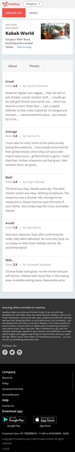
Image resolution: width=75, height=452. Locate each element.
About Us (7, 377)
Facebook (5, 352)
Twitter (12, 352)
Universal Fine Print (12, 389)
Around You (14, 13)
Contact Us (8, 405)
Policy (5, 383)
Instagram (19, 352)
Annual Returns (10, 394)
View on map (24, 47)
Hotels (33, 13)
